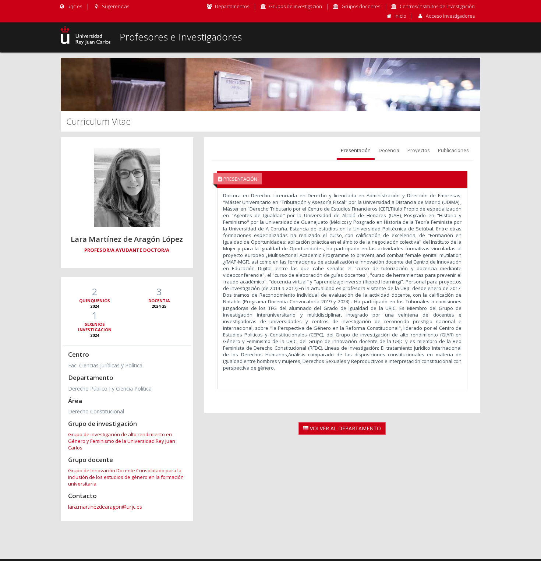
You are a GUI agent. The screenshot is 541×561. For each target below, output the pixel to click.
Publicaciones (453, 150)
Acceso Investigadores (450, 16)
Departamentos (232, 6)
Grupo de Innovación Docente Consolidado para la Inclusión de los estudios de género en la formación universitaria (126, 477)
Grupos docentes (361, 6)
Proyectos (418, 150)
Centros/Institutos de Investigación (437, 6)
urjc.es (74, 6)
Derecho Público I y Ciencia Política (110, 388)
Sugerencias (115, 6)
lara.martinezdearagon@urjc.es (105, 506)
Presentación (356, 150)
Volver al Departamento (344, 428)
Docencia (389, 150)
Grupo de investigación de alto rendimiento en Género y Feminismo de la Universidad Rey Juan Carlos (121, 441)
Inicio (400, 16)
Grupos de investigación (295, 6)
